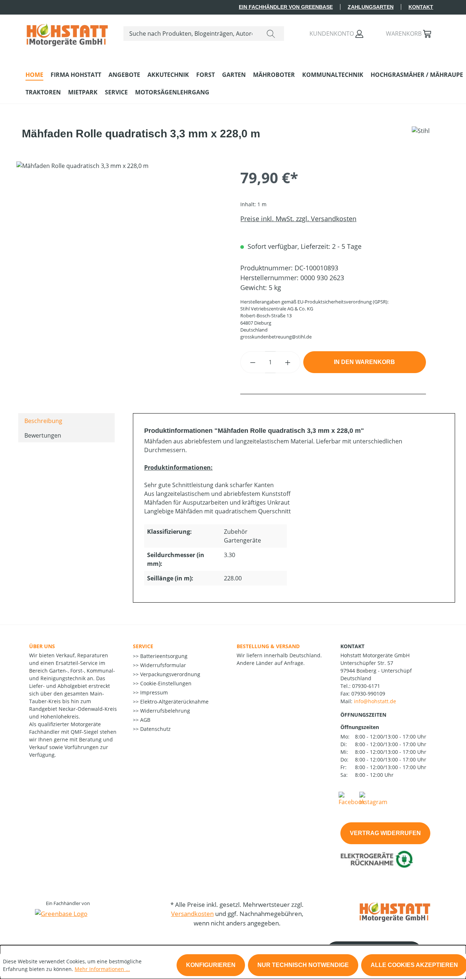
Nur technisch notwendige (303, 965)
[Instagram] (373, 798)
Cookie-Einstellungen (165, 683)
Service (143, 646)
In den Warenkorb (364, 362)
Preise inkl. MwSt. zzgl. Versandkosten (298, 218)
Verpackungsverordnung (169, 674)
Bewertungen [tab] (42, 435)
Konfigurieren (211, 965)
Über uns (42, 646)
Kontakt (420, 7)
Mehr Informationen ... (102, 969)
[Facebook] (352, 798)
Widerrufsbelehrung (164, 710)
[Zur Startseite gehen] (67, 32)
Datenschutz (155, 728)
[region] (121, 239)
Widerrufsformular (162, 665)
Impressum (153, 692)
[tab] (66, 420)
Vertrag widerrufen (385, 833)
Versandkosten (192, 913)
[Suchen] (271, 33)
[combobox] (190, 33)
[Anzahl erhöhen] (288, 362)
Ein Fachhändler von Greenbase (286, 7)
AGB (144, 719)
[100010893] (120, 239)
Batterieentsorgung (163, 656)
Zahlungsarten (371, 7)
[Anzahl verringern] (252, 362)
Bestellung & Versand (268, 646)
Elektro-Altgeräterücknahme (174, 701)
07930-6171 (366, 685)
